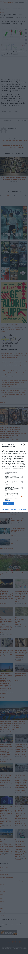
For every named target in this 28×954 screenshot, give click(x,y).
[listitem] (14, 473)
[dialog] (14, 477)
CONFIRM (8, 503)
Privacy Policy (22, 509)
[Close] (24, 445)
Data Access (14, 509)
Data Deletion (5, 509)
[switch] (22, 477)
